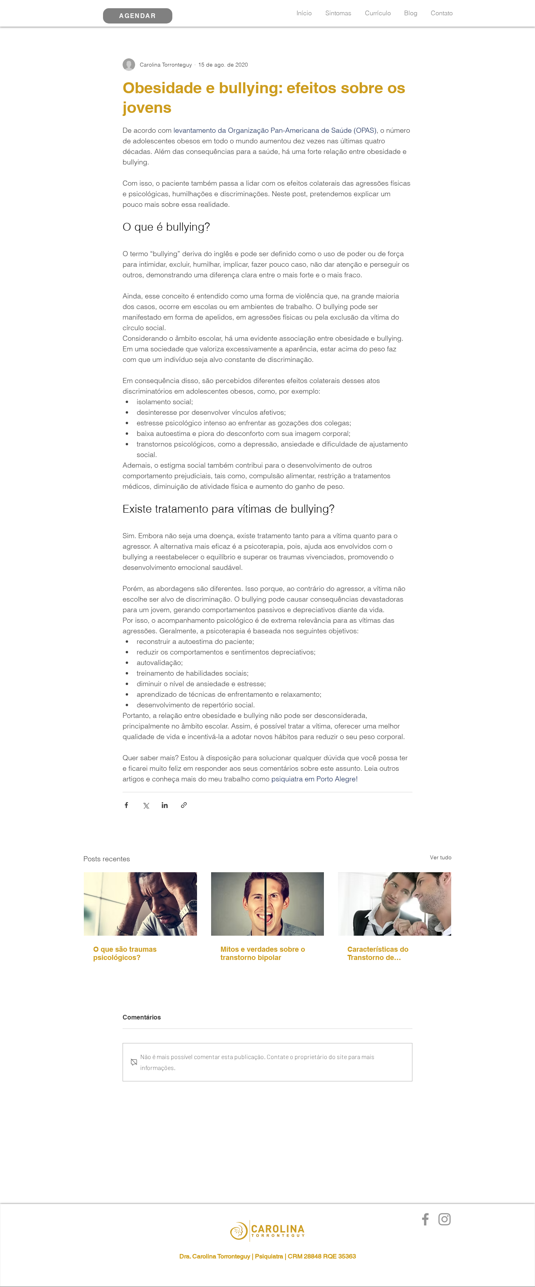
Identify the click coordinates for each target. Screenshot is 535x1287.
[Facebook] (425, 1219)
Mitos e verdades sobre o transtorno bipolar (263, 953)
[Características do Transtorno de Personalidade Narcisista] (394, 904)
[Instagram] (444, 1219)
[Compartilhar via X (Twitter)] (145, 805)
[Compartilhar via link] (184, 805)
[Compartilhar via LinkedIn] (164, 805)
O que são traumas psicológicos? (125, 953)
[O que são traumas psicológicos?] (140, 904)
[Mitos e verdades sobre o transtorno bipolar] (267, 904)
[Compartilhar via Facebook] (126, 805)
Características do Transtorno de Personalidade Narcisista (389, 953)
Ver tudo (441, 857)
